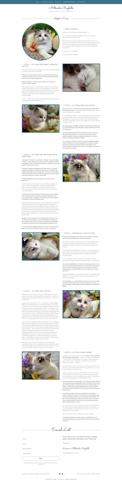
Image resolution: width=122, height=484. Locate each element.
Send (40, 458)
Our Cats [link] (58, 2)
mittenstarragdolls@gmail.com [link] (71, 453)
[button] (81, 2)
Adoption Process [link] (69, 2)
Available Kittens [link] (47, 2)
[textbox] (40, 439)
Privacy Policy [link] (49, 462)
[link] (61, 8)
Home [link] (37, 2)
